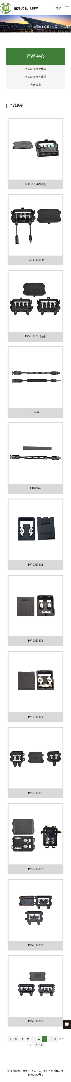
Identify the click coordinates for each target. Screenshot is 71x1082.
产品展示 (65, 26)
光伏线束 (35, 84)
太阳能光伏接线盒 (35, 68)
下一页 (39, 1044)
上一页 (13, 1039)
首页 (54, 26)
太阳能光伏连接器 (35, 76)
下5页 (53, 1039)
